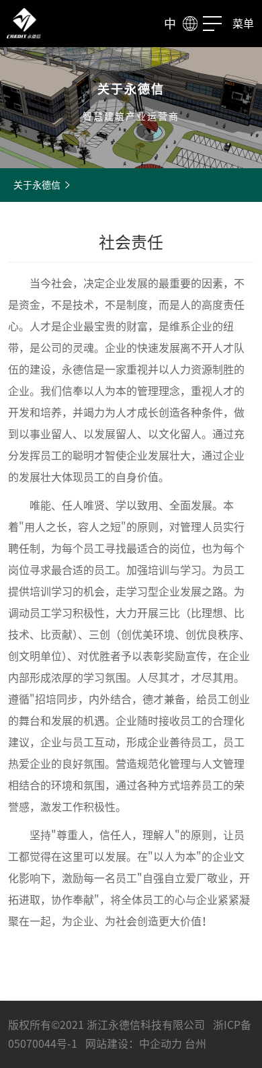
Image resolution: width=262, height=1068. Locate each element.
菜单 (243, 23)
